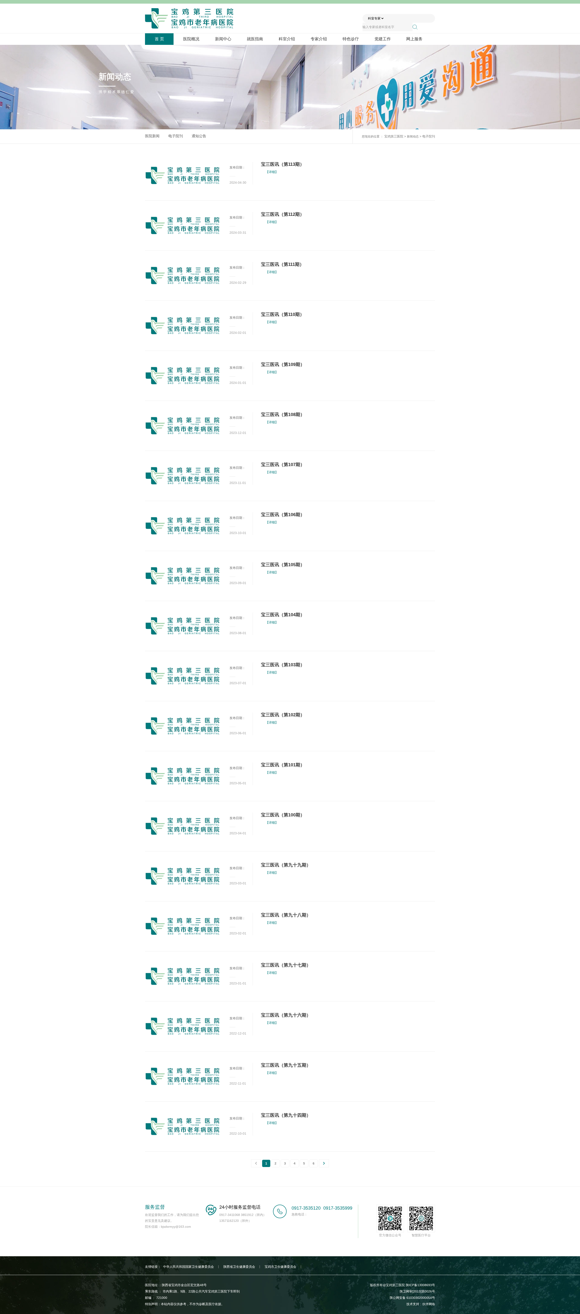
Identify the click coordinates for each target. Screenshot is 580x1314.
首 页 (159, 39)
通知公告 (199, 136)
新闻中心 (223, 39)
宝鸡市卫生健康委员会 (280, 1266)
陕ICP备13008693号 (420, 1285)
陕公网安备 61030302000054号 (412, 1298)
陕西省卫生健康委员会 (239, 1266)
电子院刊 (175, 136)
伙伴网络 (428, 1304)
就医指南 (255, 39)
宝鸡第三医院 (393, 136)
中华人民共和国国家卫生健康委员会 (188, 1266)
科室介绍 (287, 39)
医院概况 (191, 39)
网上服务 (414, 39)
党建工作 (383, 39)
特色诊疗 (351, 39)
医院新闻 (152, 136)
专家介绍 (319, 39)
